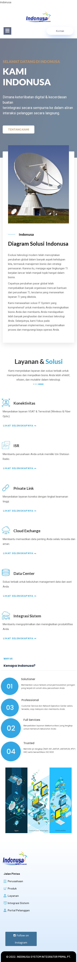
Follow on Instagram (22, 939)
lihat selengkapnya (18, 425)
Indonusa (5, 2)
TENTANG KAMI (18, 129)
